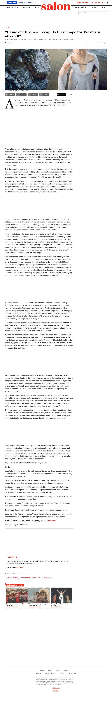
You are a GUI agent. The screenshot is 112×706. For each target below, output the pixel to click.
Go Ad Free (72, 673)
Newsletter (83, 2)
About (50, 671)
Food (37, 7)
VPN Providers (55, 688)
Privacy (38, 673)
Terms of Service (50, 673)
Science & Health (79, 7)
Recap (45, 578)
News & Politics (12, 7)
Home (42, 671)
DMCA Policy (56, 691)
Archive (62, 673)
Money (94, 7)
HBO (39, 578)
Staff (57, 671)
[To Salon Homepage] (56, 6)
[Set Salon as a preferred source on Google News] (61, 94)
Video (104, 7)
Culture (26, 7)
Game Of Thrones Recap (28, 578)
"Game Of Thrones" (12, 578)
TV (50, 578)
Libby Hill (10, 43)
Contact (65, 671)
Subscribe (12, 2)
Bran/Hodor (50, 521)
